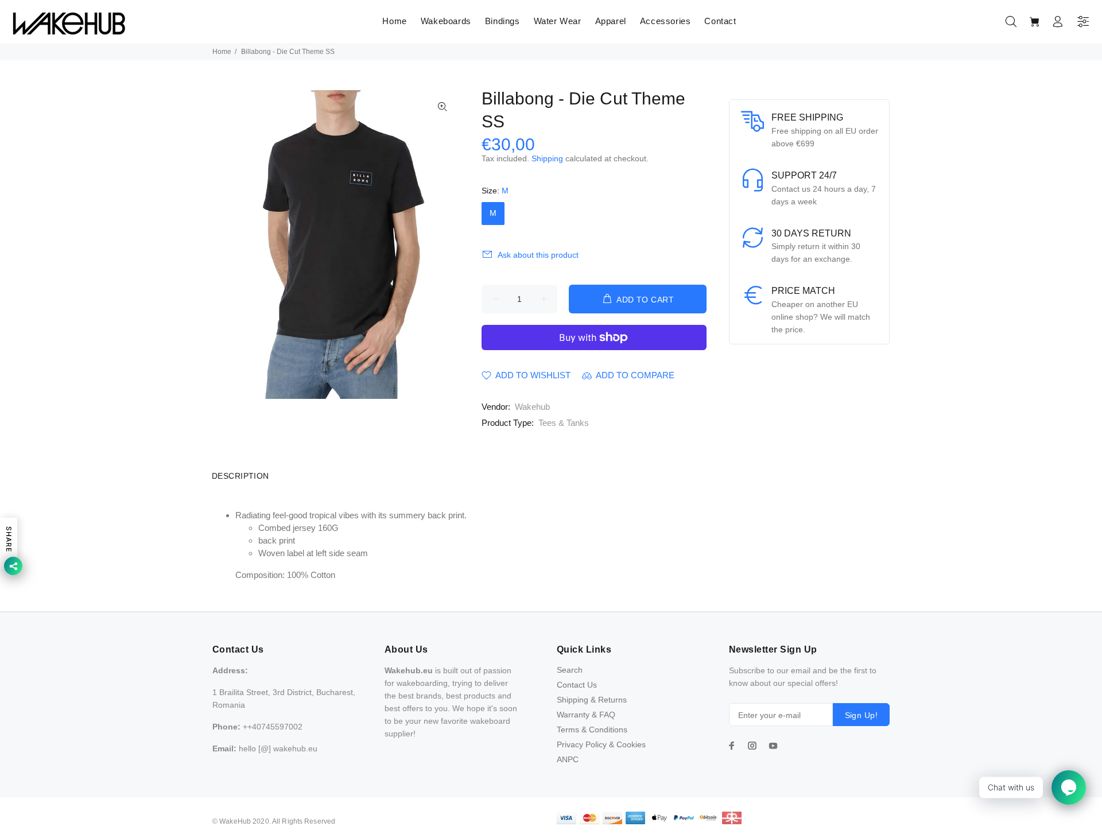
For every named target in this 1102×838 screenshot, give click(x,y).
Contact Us (577, 684)
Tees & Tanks (563, 423)
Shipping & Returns (592, 699)
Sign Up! (861, 715)
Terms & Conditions (592, 729)
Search (570, 669)
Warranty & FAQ (586, 714)
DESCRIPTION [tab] (240, 475)
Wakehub (532, 407)
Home (221, 52)
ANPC (568, 759)
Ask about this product (538, 254)
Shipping (547, 158)
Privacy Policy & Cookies (601, 744)
